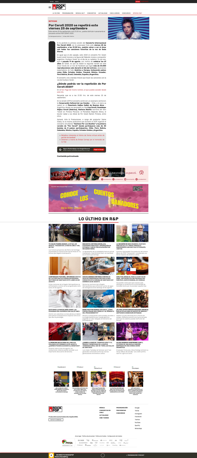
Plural (94, 447)
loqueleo (114, 447)
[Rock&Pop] (59, 6)
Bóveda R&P (137, 13)
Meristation (121, 447)
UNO (91, 443)
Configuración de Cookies (114, 436)
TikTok (136, 411)
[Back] (95, 455)
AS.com (116, 441)
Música (102, 407)
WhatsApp (138, 428)
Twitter (137, 419)
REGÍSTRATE (144, 1)
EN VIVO (52, 1)
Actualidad (102, 13)
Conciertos (91, 13)
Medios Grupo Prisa (67, 445)
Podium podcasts (80, 445)
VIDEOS (56, 1)
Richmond (80, 447)
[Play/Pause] (103, 455)
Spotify (137, 425)
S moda (107, 447)
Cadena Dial (121, 443)
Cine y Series (104, 418)
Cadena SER (110, 441)
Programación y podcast (136, 455)
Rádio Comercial (128, 447)
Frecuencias (121, 410)
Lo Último (56, 13)
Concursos (126, 13)
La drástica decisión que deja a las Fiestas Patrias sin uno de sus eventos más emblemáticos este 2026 (117, 390)
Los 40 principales (88, 441)
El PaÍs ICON (101, 447)
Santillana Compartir (104, 441)
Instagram (138, 414)
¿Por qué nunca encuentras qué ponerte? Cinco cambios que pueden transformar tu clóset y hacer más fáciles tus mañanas (135, 391)
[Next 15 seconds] (106, 455)
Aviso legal (78, 436)
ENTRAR (138, 1)
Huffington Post (83, 443)
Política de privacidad (88, 436)
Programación (67, 13)
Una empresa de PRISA (67, 442)
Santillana (95, 441)
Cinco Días (101, 443)
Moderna (87, 447)
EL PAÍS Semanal (112, 443)
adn (120, 441)
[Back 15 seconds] (99, 455)
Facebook (138, 417)
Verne (116, 443)
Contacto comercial (56, 420)
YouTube (137, 422)
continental (108, 443)
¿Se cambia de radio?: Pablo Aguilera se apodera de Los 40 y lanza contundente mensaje (61, 390)
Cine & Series (115, 13)
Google (137, 408)
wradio (96, 443)
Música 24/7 (80, 13)
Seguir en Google (99, 149)
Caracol (126, 441)
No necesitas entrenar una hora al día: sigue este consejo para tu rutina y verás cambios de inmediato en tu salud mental (80, 391)
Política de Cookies (101, 436)
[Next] (110, 455)
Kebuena (126, 443)
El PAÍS (81, 441)
